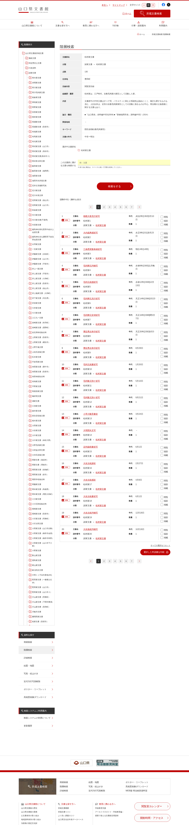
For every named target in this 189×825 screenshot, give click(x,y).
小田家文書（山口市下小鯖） (42, 544)
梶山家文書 (36, 565)
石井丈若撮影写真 (39, 186)
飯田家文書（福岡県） (41, 171)
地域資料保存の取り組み (31, 819)
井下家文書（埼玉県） (41, 298)
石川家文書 (36, 190)
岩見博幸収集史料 (39, 332)
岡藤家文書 (36, 484)
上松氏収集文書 (38, 352)
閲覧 (166, 217)
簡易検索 (28, 642)
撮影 (166, 221)
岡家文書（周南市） (40, 465)
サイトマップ (118, 5)
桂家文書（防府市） (40, 621)
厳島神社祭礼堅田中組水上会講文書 (43, 230)
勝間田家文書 (37, 617)
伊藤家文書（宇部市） (41, 264)
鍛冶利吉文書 (37, 570)
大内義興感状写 (90, 233)
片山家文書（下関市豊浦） (43, 602)
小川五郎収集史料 (39, 504)
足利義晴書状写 (90, 447)
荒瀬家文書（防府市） (41, 127)
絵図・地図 (29, 666)
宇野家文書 (36, 386)
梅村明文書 (36, 396)
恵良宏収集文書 (38, 416)
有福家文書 (36, 132)
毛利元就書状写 (90, 364)
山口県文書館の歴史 (29, 808)
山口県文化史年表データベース (70, 819)
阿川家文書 (36, 88)
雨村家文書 (36, 117)
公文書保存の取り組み (30, 816)
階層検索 (28, 650)
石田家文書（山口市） (41, 205)
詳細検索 (28, 658)
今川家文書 (36, 313)
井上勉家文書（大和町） (42, 293)
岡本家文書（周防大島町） (43, 494)
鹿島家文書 (36, 560)
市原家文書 (36, 225)
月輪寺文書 (36, 612)
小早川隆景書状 (90, 414)
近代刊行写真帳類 (32, 681)
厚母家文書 (36, 102)
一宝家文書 (36, 249)
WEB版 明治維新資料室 (136, 791)
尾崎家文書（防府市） (41, 514)
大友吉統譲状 (89, 463)
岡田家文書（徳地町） (41, 470)
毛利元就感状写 (90, 282)
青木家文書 (36, 78)
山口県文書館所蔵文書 (34, 53)
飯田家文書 (36, 166)
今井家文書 (36, 308)
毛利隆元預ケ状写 (91, 381)
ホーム (128, 13)
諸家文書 (32, 73)
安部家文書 (36, 112)
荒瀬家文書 (36, 122)
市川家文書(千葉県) (40, 220)
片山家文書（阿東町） (41, 597)
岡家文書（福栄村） (40, 460)
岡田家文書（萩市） (40, 474)
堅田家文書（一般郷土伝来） (42, 581)
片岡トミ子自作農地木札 (42, 575)
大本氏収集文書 (38, 455)
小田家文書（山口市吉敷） (43, 528)
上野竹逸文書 (37, 347)
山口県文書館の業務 (29, 812)
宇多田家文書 (37, 362)
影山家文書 (36, 555)
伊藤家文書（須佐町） (41, 254)
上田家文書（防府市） (41, 337)
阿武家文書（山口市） (41, 146)
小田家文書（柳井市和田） (43, 538)
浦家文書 (35, 401)
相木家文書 (36, 421)
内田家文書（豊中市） (41, 367)
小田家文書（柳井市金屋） (43, 533)
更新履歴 (28, 726)
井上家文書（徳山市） (41, 288)
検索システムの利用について (37, 718)
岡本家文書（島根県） (41, 489)
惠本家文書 (36, 411)
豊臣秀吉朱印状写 (91, 331)
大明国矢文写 (89, 430)
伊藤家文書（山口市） (41, 259)
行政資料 (32, 68)
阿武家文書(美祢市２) (41, 156)
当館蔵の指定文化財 (29, 823)
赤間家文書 (36, 83)
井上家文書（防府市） (41, 283)
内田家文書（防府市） (41, 372)
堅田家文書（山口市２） (42, 592)
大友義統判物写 (90, 529)
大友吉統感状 (89, 480)
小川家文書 (36, 499)
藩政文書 (32, 58)
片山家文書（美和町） (41, 607)
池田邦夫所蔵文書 (39, 181)
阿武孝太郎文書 (38, 161)
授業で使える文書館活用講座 (107, 816)
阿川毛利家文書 (38, 92)
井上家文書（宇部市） (41, 274)
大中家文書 (36, 435)
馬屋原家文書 (37, 391)
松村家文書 (101, 225)
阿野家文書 (36, 107)
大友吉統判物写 (90, 513)
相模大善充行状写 (91, 216)
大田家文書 (36, 425)
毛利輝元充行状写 (91, 298)
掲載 (166, 224)
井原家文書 (36, 303)
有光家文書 (36, 141)
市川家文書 (36, 215)
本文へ (105, 5)
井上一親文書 (37, 269)
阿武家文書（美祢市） (41, 151)
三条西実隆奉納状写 (92, 249)
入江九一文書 (37, 318)
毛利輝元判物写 (90, 266)
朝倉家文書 (36, 97)
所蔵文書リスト (64, 812)
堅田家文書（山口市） (41, 587)
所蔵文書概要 (63, 808)
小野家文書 (36, 550)
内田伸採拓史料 (38, 376)
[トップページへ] (33, 11)
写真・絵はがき (31, 673)
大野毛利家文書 (38, 445)
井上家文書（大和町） (41, 278)
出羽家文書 (36, 244)
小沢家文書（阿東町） (41, 519)
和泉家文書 (36, 210)
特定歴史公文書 (35, 63)
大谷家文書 (36, 430)
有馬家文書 (36, 137)
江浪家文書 (36, 406)
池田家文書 (36, 176)
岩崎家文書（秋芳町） (41, 323)
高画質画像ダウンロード (35, 697)
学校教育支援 (100, 808)
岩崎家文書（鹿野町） (41, 327)
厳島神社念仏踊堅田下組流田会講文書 (43, 238)
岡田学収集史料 (38, 479)
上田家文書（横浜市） (41, 342)
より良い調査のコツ (66, 816)
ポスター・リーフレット (35, 689)
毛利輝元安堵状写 (91, 315)
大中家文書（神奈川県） (42, 440)
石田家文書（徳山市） (41, 200)
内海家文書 (36, 381)
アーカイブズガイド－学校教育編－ (109, 812)
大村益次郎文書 (38, 450)
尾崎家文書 (36, 509)
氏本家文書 (36, 357)
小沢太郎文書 (37, 523)
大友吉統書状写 (90, 496)
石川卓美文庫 (37, 195)
